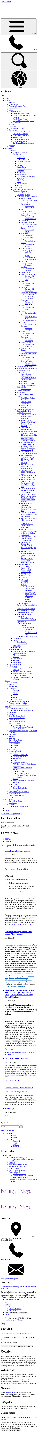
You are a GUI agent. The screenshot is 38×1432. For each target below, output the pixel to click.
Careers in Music (30, 324)
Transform (20, 771)
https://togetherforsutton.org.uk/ (16, 986)
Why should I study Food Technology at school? (29, 253)
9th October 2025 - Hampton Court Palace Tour (28, 509)
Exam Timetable (22, 644)
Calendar (12, 714)
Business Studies (26, 215)
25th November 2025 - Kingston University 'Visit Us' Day (28, 490)
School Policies (14, 720)
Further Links (21, 387)
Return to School (14, 723)
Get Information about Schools (23, 132)
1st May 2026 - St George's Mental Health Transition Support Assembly (28, 423)
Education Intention (15, 664)
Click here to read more (12, 1080)
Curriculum (12, 150)
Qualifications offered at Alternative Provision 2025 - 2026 (24, 652)
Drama (23, 228)
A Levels (24, 372)
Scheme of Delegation (20, 141)
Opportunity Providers (24, 411)
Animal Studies (26, 198)
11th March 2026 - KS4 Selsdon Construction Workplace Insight (28, 448)
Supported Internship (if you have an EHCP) (28, 378)
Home (7, 98)
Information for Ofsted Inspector (23, 710)
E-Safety (11, 805)
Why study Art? (30, 211)
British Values (17, 187)
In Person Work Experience (26, 624)
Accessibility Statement (16, 1307)
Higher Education (26, 376)
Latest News (13, 712)
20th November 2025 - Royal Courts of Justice (28, 495)
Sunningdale (17, 662)
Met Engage (17, 758)
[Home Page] (11, 814)
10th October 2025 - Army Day (27, 504)
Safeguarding (9, 799)
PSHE (19, 182)
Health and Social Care (24, 169)
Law (22, 306)
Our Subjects (17, 154)
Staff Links (16, 786)
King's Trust (21, 180)
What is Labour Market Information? (24, 615)
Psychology (25, 337)
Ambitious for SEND (20, 762)
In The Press (17, 766)
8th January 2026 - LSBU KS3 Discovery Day (28, 472)
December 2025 (26, 572)
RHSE (15, 697)
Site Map (8, 1303)
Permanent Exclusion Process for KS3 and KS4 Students (23, 728)
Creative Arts (21, 156)
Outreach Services (15, 111)
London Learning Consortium (26, 402)
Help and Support (14, 793)
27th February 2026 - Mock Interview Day (28, 443)
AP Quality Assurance (20, 655)
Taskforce (12, 124)
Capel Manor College (28, 398)
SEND (11, 110)
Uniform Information (15, 751)
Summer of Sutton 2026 (20, 755)
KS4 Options (13, 666)
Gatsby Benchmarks (23, 391)
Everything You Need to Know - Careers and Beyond (27, 369)
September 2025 (26, 566)
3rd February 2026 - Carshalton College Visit (29, 452)
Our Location (13, 683)
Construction (25, 220)
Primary (7, 681)
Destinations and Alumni (25, 366)
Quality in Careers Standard (26, 609)
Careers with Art (30, 213)
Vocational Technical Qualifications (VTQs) (28, 384)
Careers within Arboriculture (29, 207)
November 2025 (26, 570)
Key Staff (16, 670)
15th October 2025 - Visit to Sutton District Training (28, 499)
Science (19, 185)
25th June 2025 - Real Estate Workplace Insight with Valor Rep (29, 514)
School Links (13, 784)
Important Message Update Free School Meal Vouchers (18, 933)
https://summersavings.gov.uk (21, 924)
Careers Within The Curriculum (27, 196)
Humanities (20, 171)
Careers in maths (30, 313)
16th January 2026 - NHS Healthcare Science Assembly (29, 461)
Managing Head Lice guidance (19, 705)
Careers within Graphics (29, 269)
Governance (13, 130)
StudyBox (16, 660)
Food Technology (26, 248)
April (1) (16, 1145)
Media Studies (21, 174)
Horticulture (25, 287)
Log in (7, 810)
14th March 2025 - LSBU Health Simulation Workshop (28, 560)
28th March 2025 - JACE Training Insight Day (28, 547)
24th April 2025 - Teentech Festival (26, 543)
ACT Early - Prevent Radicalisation (24, 764)
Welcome (12, 102)
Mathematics (21, 172)
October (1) (16, 1141)
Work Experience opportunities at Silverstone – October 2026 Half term (31, 630)
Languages (24, 300)
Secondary (8, 148)
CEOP (11, 797)
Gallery (11, 147)
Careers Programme (23, 195)
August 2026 (25, 603)
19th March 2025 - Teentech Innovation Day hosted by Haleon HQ (28, 554)
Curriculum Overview (20, 152)
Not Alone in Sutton (23, 773)
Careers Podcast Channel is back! (19, 1088)
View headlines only (7, 1130)
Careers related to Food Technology (30, 258)
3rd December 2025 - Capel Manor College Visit (28, 485)
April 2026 (24, 579)
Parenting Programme (20, 756)
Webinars (12, 736)
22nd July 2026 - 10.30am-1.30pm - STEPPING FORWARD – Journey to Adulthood (31, 596)
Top (3, 1323)
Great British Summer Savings (17, 851)
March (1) (16, 1146)
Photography (25, 326)
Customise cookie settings (25, 1346)
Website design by (14, 1320)
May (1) (15, 1143)
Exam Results (21, 642)
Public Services (22, 184)
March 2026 (25, 577)
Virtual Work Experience (29, 636)
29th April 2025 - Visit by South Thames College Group (28, 538)
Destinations (17, 638)
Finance (19, 165)
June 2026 (24, 583)
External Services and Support (22, 673)
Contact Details (14, 104)
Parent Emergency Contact (17, 790)
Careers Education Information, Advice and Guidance (23, 190)
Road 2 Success (18, 659)
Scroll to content (6, 2)
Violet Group (17, 123)
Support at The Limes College (22, 671)
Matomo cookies (11, 1392)
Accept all (12, 1346)
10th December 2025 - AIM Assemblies (28, 480)
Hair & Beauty (21, 167)
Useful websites (26, 389)
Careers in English (31, 241)
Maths (23, 311)
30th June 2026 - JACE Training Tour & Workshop (28, 416)
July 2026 (24, 585)
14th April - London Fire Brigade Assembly (29, 436)
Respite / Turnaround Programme (23, 121)
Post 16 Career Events (24, 413)
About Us (8, 100)
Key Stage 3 (17, 646)
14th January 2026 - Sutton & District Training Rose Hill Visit (28, 466)
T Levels (24, 381)
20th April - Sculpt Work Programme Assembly (29, 432)
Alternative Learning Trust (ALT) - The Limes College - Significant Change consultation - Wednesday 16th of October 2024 (19, 993)
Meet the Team (13, 108)
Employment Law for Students (19, 792)
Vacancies (12, 145)
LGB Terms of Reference (21, 135)
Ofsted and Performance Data (18, 708)
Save (18, 1430)
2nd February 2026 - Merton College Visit (27, 456)
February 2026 (26, 575)
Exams (15, 640)
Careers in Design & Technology (31, 225)
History (23, 281)
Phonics (15, 694)
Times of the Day (14, 742)
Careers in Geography (28, 264)
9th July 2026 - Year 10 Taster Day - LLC (30, 588)
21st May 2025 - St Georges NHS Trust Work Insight (27, 525)
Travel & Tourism (26, 361)
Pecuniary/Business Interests (22, 139)
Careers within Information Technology (29, 296)
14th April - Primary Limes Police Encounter (28, 439)
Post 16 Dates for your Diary (26, 564)
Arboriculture (25, 204)
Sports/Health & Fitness (28, 354)
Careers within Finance (29, 245)
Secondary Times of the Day (18, 716)
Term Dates (12, 749)
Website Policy (13, 1310)
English (19, 163)
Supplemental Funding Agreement (24, 143)
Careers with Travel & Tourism (30, 364)
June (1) (15, 1137)
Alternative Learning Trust (17, 106)
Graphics (24, 267)
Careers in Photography (29, 329)
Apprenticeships (26, 374)
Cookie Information (15, 1309)
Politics (23, 331)
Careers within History (29, 284)
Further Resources (27, 618)
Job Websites (21, 392)
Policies (8, 1305)
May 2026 (24, 581)
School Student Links (20, 788)
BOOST (15, 747)
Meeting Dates (17, 137)
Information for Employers (25, 409)
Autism (15, 779)
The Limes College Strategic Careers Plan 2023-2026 (26, 611)
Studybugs (9, 1108)
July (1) (15, 1135)
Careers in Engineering (29, 236)
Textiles (23, 355)
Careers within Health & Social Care (30, 278)
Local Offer (12, 126)
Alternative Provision (15, 649)
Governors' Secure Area (16, 128)
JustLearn (16, 657)
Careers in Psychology (29, 340)
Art (22, 209)
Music (23, 322)
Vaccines (12, 738)
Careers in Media (30, 320)
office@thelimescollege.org (9, 1279)
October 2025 (25, 568)
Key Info (8, 707)
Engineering (25, 233)
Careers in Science (31, 352)
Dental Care (17, 760)
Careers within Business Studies (30, 218)
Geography (24, 261)
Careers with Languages (29, 303)
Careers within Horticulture (29, 290)
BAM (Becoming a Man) (21, 113)
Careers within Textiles (29, 358)
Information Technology (29, 293)
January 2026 (25, 574)
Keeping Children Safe (20, 806)
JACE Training (26, 400)
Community (13, 753)
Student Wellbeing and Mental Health (21, 668)
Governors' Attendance (20, 134)
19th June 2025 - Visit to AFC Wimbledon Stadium (29, 520)
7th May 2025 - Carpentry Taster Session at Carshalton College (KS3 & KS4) (29, 532)
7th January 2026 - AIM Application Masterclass (28, 476)
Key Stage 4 (17, 647)
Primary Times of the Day (17, 718)
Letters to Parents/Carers (17, 795)
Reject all (4, 1346)
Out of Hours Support (16, 740)
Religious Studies (26, 348)
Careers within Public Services (30, 345)
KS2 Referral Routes (19, 725)
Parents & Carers (10, 734)
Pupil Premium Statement (17, 721)
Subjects (15, 692)
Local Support (21, 675)
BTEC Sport (21, 158)
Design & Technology (24, 161)
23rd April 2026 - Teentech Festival (26, 428)
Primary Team (13, 686)
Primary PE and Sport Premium (19, 701)
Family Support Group (20, 119)
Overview (16, 690)
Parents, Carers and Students (18, 703)
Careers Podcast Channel (25, 193)
